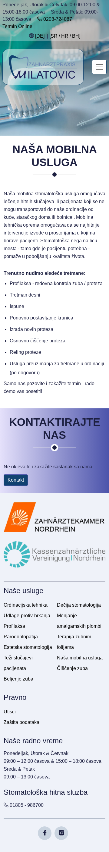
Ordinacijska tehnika (26, 605)
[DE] (40, 36)
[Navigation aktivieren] (99, 67)
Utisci (10, 711)
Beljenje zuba (18, 678)
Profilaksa (14, 626)
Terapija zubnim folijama (74, 642)
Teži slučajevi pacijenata (18, 663)
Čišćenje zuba (72, 668)
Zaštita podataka (21, 722)
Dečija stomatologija (79, 605)
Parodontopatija (21, 636)
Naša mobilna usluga (80, 657)
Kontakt (16, 480)
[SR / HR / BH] (64, 36)
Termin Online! (18, 26)
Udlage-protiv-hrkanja (27, 615)
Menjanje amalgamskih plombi (79, 621)
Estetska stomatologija (28, 647)
